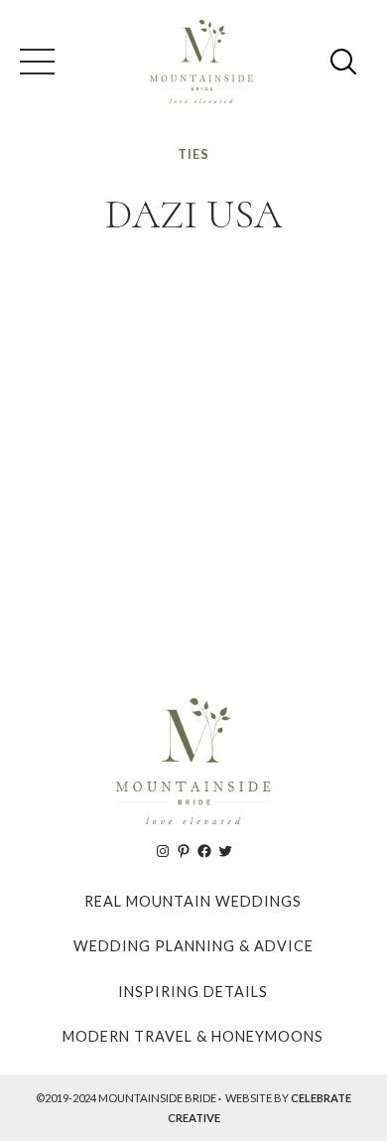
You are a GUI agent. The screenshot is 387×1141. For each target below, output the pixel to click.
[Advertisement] (193, 458)
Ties (193, 154)
